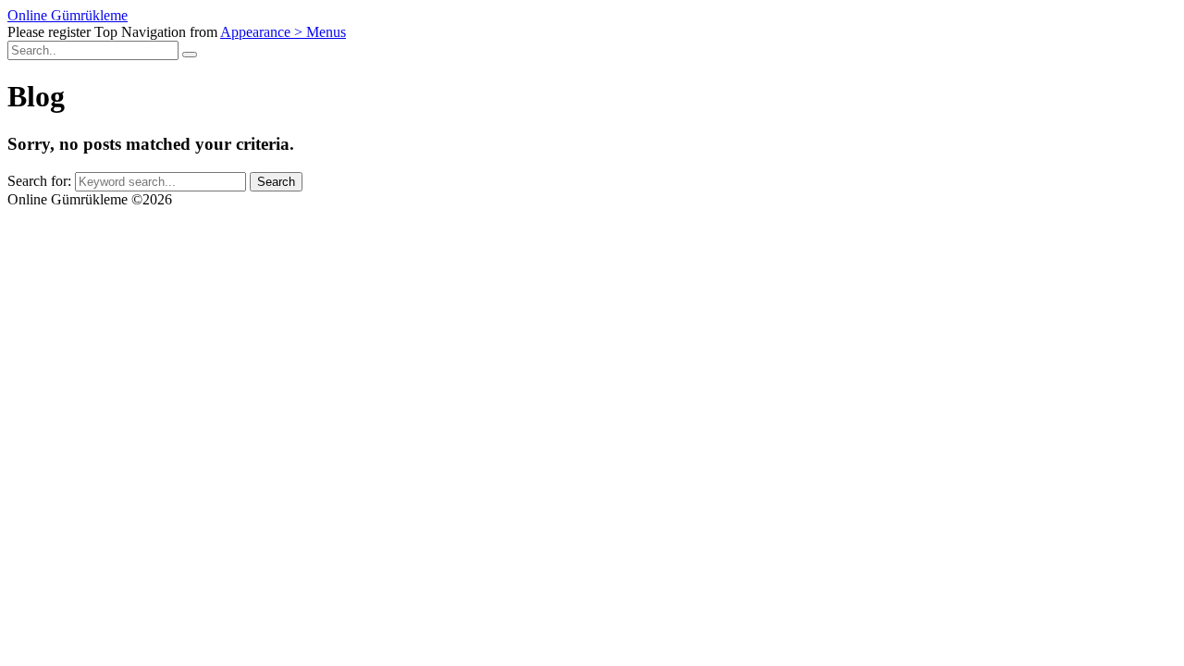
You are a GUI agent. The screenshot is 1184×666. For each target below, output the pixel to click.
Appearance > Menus (283, 32)
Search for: (41, 181)
